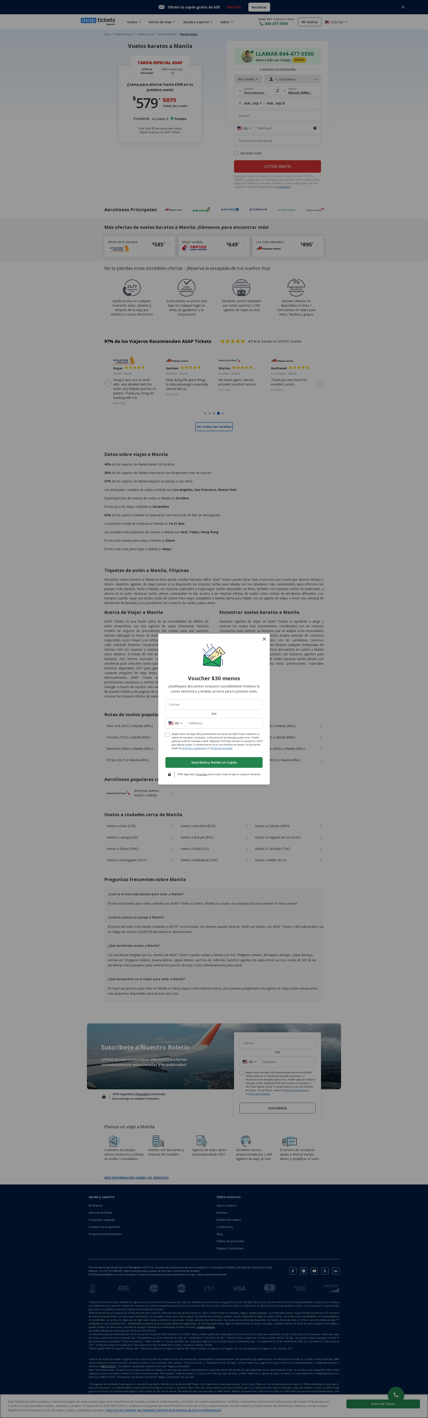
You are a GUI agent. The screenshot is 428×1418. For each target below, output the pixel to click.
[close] (264, 639)
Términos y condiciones (194, 748)
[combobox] (214, 704)
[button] (176, 723)
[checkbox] (167, 734)
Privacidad (202, 774)
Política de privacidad (221, 748)
